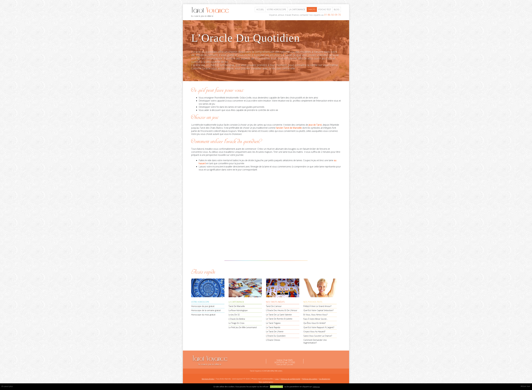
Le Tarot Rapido (273, 327)
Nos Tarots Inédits (275, 302)
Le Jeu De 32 (234, 314)
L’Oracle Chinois (273, 340)
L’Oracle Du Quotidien (276, 335)
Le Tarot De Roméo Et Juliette (279, 318)
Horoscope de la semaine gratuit (206, 310)
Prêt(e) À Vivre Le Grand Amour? (317, 306)
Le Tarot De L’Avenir (274, 331)
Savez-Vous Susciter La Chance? (317, 335)
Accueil (260, 9)
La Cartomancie (236, 302)
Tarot (210, 360)
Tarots (311, 9)
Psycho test (324, 9)
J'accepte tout (276, 387)
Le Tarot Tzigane (273, 323)
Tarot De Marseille (237, 306)
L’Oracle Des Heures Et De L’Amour (281, 310)
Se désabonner (324, 379)
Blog (336, 9)
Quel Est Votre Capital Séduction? (318, 310)
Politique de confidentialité (290, 379)
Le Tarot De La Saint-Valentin (279, 314)
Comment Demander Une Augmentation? (315, 341)
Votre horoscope (276, 9)
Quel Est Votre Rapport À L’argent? (318, 327)
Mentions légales (208, 379)
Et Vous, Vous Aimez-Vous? (315, 314)
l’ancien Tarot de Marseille (289, 127)
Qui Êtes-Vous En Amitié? (314, 323)
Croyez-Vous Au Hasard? (314, 331)
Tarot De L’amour (274, 306)
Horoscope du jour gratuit (202, 306)
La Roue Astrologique (238, 310)
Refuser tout (525, 386)
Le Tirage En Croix (236, 323)
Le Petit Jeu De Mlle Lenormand (243, 327)
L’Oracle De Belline (237, 319)
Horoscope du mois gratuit (203, 314)
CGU (277, 379)
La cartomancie (297, 9)
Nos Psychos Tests (312, 302)
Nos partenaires (266, 382)
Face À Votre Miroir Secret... (315, 319)
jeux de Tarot (315, 124)
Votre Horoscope (200, 302)
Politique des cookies (309, 379)
